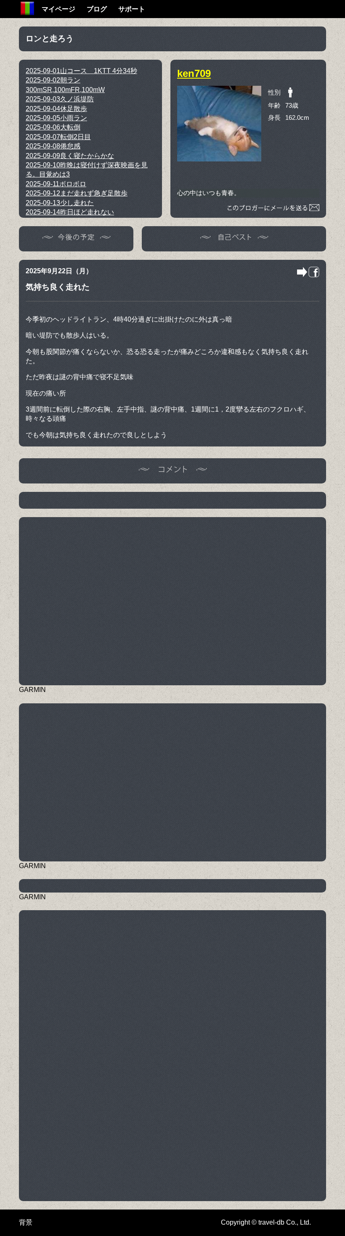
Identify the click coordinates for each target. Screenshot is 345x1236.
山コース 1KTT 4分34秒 (81, 70)
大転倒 (53, 127)
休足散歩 (56, 108)
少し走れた (60, 202)
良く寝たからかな (70, 155)
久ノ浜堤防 (60, 99)
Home (27, 8)
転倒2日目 (58, 136)
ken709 (194, 73)
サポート (131, 9)
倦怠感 (53, 146)
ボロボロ (56, 184)
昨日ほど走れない (70, 212)
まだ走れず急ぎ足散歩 (76, 193)
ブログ (97, 9)
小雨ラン (56, 117)
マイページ (58, 9)
